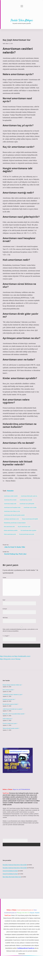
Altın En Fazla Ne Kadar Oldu (14, 547)
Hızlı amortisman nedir (9, 526)
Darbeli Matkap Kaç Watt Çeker (15, 554)
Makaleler (10, 490)
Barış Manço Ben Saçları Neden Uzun (12, 876)
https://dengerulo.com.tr (7, 659)
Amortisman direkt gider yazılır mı (29, 496)
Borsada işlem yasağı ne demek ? (10, 704)
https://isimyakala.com (7, 656)
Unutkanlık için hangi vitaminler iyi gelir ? (13, 694)
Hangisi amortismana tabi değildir (30, 519)
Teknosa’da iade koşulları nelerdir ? (11, 728)
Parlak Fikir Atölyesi (22, 20)
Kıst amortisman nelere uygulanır (28, 530)
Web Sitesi (5, 617)
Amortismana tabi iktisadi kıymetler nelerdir (14, 515)
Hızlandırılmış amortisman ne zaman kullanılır (15, 522)
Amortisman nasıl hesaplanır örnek (12, 507)
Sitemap (17, 659)
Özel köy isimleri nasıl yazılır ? (10, 723)
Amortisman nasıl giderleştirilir (27, 503)
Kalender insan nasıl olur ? (9, 699)
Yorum (4, 577)
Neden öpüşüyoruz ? (7, 718)
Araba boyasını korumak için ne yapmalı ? (13, 709)
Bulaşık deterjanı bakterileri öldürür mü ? (12, 685)
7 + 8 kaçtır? (6, 636)
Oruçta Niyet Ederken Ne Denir (10, 870)
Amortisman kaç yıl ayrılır (26, 500)
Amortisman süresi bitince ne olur (12, 511)
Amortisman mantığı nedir (10, 503)
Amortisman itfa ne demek (10, 500)
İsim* (4, 600)
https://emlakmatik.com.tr (22, 656)
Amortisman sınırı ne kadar (30, 507)
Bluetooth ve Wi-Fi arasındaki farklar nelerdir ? (14, 714)
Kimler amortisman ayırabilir (11, 530)
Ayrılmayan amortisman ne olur (11, 519)
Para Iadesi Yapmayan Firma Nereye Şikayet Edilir (15, 864)
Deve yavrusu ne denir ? (8, 689)
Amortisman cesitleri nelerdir (11, 496)
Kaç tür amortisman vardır (24, 526)
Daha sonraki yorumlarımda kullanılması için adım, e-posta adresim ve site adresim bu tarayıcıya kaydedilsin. (20, 630)
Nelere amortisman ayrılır (10, 534)
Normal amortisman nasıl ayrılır (26, 534)
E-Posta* (5, 608)
